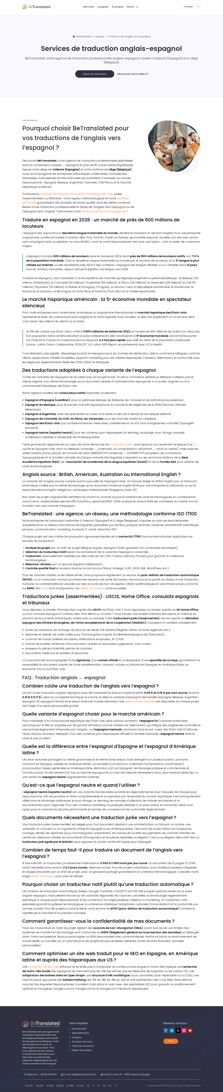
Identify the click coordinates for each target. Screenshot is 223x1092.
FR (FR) (50, 1085)
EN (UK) (40, 1085)
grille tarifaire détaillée (140, 701)
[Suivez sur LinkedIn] (171, 1030)
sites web (106, 194)
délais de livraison (92, 588)
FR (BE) (60, 1085)
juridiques (45, 194)
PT (98, 1085)
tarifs (44, 588)
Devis (171, 1041)
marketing (92, 194)
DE (88, 1085)
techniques (60, 194)
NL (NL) (80, 1085)
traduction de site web (43, 967)
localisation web (121, 444)
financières (76, 194)
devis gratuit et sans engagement (105, 211)
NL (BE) (70, 1085)
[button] (191, 6)
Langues (76, 1037)
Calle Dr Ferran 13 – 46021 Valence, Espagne (126, 1074)
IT (93, 1085)
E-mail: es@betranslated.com (80, 1074)
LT (115, 1085)
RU (110, 1085)
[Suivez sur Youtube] (190, 1030)
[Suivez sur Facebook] (165, 1030)
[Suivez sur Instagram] (184, 1030)
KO (104, 1085)
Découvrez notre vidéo (131, 74)
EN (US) (29, 1085)
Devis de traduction (94, 74)
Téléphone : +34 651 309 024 (42, 1074)
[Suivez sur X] (178, 1030)
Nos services (79, 1028)
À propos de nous (82, 1041)
